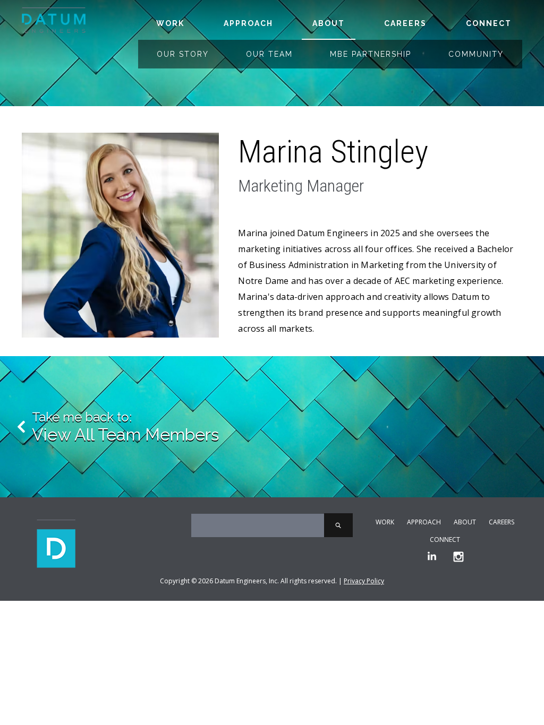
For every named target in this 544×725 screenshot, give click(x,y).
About (328, 23)
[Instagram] (458, 557)
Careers (405, 23)
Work (170, 23)
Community (476, 54)
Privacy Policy (364, 580)
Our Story (183, 54)
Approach (248, 23)
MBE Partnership (370, 54)
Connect (489, 23)
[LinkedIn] (432, 557)
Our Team (269, 54)
